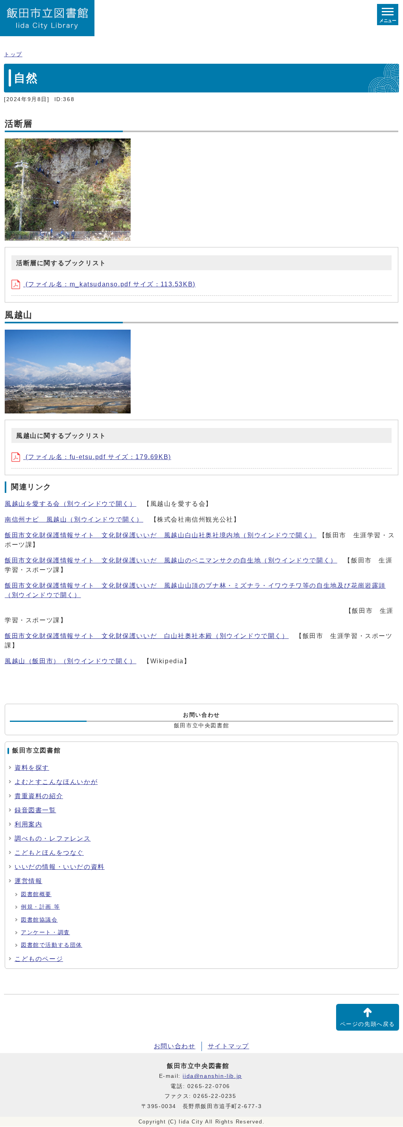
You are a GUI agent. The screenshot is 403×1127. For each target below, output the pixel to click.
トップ (13, 54)
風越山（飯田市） (70, 661)
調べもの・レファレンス (53, 838)
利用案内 (28, 824)
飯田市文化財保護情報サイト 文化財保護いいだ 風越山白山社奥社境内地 (160, 535)
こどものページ (39, 958)
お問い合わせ (175, 1046)
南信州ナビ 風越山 (74, 519)
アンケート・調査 (45, 932)
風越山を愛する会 (70, 503)
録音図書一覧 (35, 810)
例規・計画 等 (40, 907)
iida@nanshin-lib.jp (212, 1076)
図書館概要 (36, 894)
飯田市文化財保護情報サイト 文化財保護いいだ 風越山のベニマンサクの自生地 (171, 560)
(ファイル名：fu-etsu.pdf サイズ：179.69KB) (97, 457)
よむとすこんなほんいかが (56, 781)
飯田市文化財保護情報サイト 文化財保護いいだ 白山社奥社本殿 (147, 636)
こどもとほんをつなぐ (49, 852)
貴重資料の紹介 (39, 796)
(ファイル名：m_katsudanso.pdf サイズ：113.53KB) (109, 284)
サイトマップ (229, 1046)
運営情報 (28, 881)
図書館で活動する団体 (51, 945)
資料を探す (32, 767)
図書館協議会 (39, 920)
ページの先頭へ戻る (367, 1024)
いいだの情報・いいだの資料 (60, 866)
